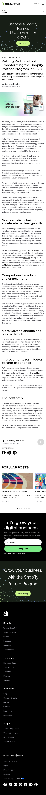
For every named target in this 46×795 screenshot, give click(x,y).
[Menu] (43, 3)
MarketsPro (8, 265)
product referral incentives (30, 250)
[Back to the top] (5, 613)
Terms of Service (10, 761)
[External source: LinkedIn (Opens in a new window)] (15, 453)
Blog (5, 694)
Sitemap (6, 774)
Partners (6, 676)
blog (4, 57)
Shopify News (14, 57)
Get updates (23, 549)
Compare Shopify (10, 698)
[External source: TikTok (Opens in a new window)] (25, 784)
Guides (6, 702)
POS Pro (26, 258)
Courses (6, 706)
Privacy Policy (9, 770)
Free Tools (7, 711)
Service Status (9, 741)
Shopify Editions (9, 632)
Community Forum (10, 733)
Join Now (36, 4)
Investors (7, 641)
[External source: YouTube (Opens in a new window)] (15, 784)
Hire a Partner (8, 737)
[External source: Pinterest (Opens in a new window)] (36, 784)
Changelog (7, 715)
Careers (6, 637)
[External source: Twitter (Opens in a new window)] (9, 453)
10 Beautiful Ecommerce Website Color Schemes (17, 496)
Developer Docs (9, 663)
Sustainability (8, 650)
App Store (7, 672)
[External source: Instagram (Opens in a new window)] (20, 784)
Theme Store (8, 667)
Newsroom (7, 645)
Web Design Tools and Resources (14, 492)
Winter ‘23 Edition (27, 289)
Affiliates (6, 680)
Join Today (23, 43)
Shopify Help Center (11, 728)
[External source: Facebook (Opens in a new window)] (4, 453)
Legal (5, 765)
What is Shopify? (10, 628)
